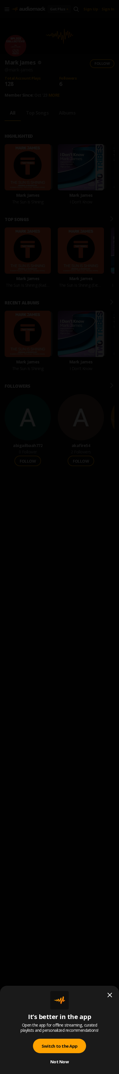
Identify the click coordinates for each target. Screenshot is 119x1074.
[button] (59, 537)
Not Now (59, 1061)
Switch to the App (59, 1046)
